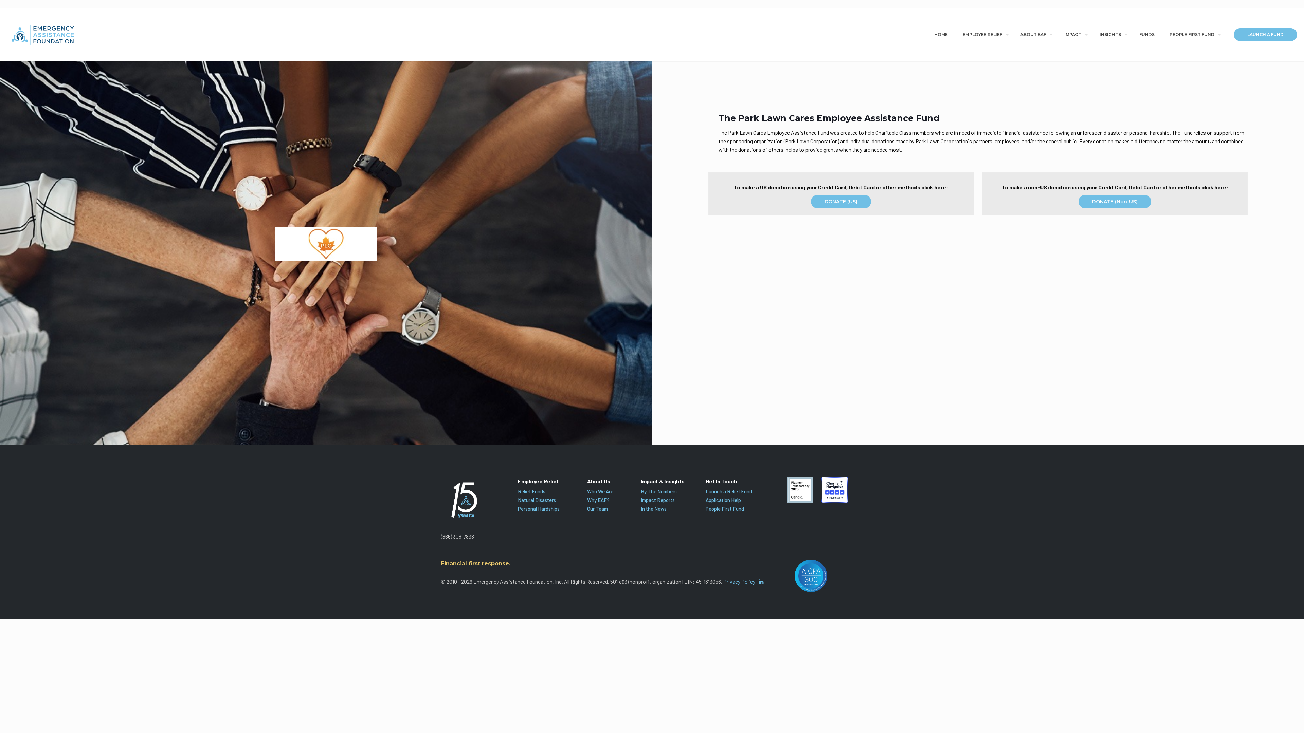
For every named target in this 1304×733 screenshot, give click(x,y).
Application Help (723, 500)
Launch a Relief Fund (729, 491)
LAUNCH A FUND (1265, 34)
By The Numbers (659, 491)
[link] (800, 490)
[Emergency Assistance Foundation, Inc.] (43, 34)
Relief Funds (531, 491)
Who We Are (600, 491)
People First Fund (725, 509)
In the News (654, 509)
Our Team (597, 509)
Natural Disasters (537, 500)
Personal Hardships (539, 509)
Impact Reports (658, 500)
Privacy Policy (739, 581)
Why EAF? (598, 500)
